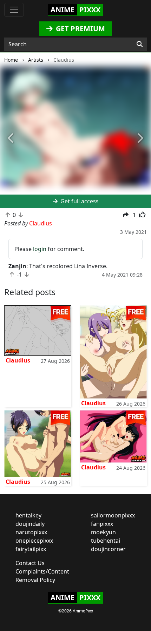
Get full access (79, 201)
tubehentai (105, 540)
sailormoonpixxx (113, 515)
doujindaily (30, 524)
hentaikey (28, 515)
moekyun (103, 532)
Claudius (18, 360)
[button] (11, 139)
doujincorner (108, 549)
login (39, 249)
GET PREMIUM (79, 28)
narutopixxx (31, 532)
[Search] (139, 44)
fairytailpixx (30, 549)
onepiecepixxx (34, 540)
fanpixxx (102, 524)
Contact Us (30, 563)
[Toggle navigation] (14, 10)
